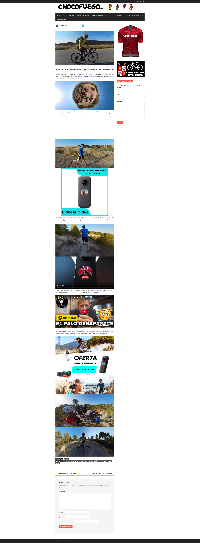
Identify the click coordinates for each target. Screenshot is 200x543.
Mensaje (119, 101)
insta (99, 461)
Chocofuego (118, 15)
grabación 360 (92, 461)
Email (119, 94)
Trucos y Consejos (83, 15)
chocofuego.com (68, 541)
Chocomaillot (61, 19)
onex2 (57, 463)
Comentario (62, 491)
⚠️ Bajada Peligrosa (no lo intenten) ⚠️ (68, 473)
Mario (70, 28)
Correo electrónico (62, 518)
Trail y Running (97, 15)
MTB (63, 15)
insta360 (104, 461)
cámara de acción (75, 461)
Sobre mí (127, 15)
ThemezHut (141, 541)
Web (67, 522)
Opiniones (72, 15)
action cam (66, 461)
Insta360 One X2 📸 (83, 76)
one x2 (109, 461)
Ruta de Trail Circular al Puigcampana (101, 473)
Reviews (107, 15)
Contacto (135, 15)
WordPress (126, 541)
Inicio (58, 15)
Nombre (61, 512)
